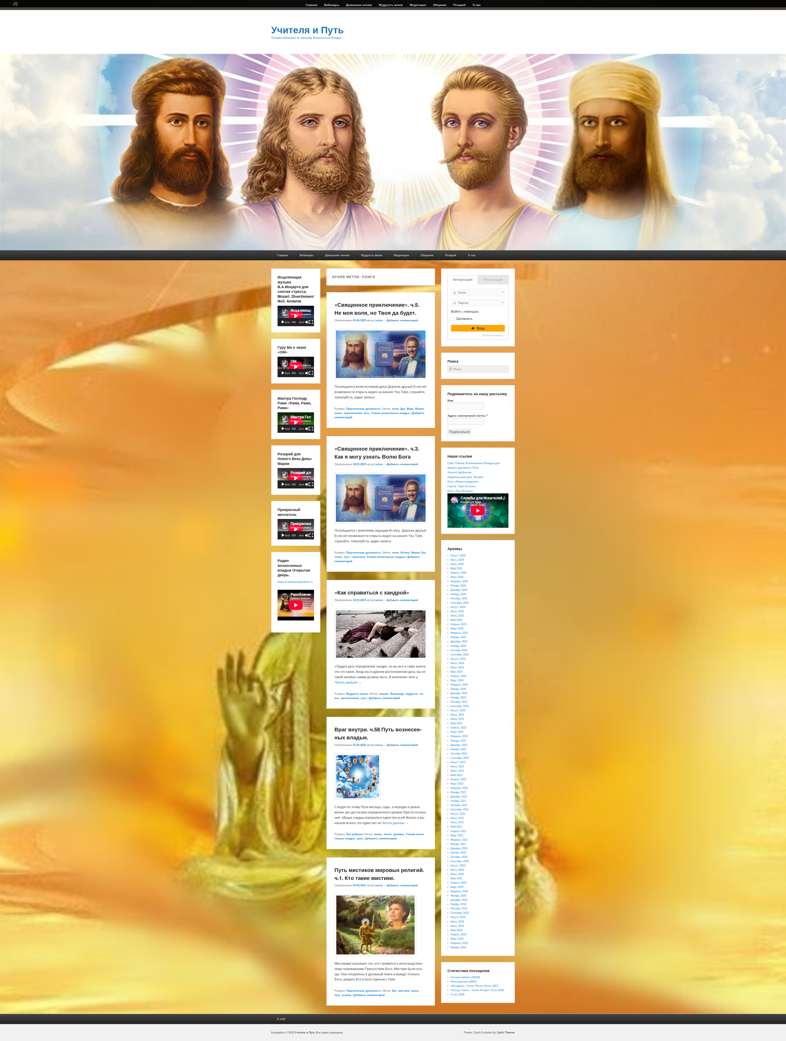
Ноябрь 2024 (458, 645)
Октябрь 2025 (459, 598)
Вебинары (331, 5)
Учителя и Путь (307, 30)
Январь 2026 (458, 585)
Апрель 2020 (458, 882)
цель (360, 838)
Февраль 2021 (459, 839)
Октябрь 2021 (459, 805)
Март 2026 (457, 577)
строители (358, 556)
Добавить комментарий (402, 320)
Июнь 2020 (457, 874)
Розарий (459, 5)
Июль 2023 (457, 714)
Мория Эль (418, 552)
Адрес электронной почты (467, 415)
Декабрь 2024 (459, 641)
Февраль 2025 (459, 632)
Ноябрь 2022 (458, 749)
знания (383, 693)
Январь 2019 (458, 947)
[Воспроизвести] (283, 322)
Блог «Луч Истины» (460, 491)
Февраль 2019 (459, 943)
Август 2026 (458, 555)
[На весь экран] (311, 322)
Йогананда (397, 693)
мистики (403, 990)
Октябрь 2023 (459, 701)
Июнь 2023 (457, 719)
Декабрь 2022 (459, 745)
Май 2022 (456, 775)
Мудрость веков (391, 5)
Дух (402, 408)
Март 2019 (457, 938)
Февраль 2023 (459, 736)
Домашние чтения (359, 5)
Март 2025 (457, 628)
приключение (353, 413)
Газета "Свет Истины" (461, 486)
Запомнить (464, 318)
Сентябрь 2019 (460, 912)
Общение (439, 5)
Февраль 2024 (459, 684)
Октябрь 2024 (459, 650)
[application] (296, 316)
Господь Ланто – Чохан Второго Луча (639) (477, 990)
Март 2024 (457, 680)
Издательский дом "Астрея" (465, 477)
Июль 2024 (457, 663)
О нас (477, 5)
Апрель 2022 (458, 779)
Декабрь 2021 (459, 796)
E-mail (281, 1019)
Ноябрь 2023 (458, 697)
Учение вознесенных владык (390, 413)
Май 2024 (456, 671)
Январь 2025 (458, 637)
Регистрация (493, 279)
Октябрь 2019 (459, 908)
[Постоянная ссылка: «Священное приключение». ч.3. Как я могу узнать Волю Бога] (380, 525)
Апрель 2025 (458, 624)
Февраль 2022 (459, 787)
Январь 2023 (458, 740)
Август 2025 (458, 607)
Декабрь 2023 (459, 693)
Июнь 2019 (457, 925)
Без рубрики (354, 834)
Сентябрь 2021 (460, 809)
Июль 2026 (457, 559)
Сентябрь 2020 (460, 861)
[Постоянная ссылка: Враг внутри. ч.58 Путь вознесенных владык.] (357, 801)
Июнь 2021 (457, 822)
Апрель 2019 (458, 934)
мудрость (411, 693)
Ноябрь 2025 (458, 594)
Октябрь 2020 (459, 856)
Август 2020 (458, 865)
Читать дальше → (347, 682)
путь (366, 413)
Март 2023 (457, 731)
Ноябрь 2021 (458, 800)
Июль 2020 (457, 869)
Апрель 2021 (458, 831)
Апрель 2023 (458, 727)
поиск (338, 413)
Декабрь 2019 (459, 899)
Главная (311, 5)
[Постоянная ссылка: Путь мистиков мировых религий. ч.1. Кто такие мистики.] (375, 958)
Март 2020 (457, 887)
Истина (405, 552)
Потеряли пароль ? (493, 335)
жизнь (378, 834)
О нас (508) (457, 994)
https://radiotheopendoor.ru (295, 581)
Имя (450, 400)
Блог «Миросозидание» (463, 481)
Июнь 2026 (457, 564)
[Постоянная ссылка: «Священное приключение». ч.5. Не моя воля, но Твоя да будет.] (380, 381)
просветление (350, 698)
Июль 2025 (457, 611)
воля (395, 408)
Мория (419, 408)
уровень (398, 834)
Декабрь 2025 (459, 589)
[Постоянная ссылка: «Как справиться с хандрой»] (380, 661)
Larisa (378, 320)
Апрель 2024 (458, 676)
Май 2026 (456, 568)
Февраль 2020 (459, 891)
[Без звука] (307, 322)
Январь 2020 (458, 895)
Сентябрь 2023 (460, 706)
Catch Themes (506, 1032)
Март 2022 (457, 783)
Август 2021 (458, 813)
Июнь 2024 (457, 667)
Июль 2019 (457, 921)
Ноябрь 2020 (458, 852)
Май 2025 (456, 619)
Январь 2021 (458, 844)
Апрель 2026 (458, 572)
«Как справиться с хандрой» (371, 592)
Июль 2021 (457, 818)
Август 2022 (458, 762)
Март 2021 (457, 835)
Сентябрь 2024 (460, 654)
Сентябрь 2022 (460, 757)
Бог (394, 990)
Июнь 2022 (457, 770)
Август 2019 (458, 917)
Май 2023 (456, 723)
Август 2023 (458, 710)
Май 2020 (456, 878)
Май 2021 (456, 826)
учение (346, 995)
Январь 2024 (458, 688)
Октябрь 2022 (459, 753)
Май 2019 (456, 930)
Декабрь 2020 (459, 848)
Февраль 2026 (459, 581)
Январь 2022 (458, 792)
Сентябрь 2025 (460, 602)
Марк (410, 408)
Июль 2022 (457, 766)
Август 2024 (458, 658)
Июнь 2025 (457, 615)
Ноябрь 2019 (458, 904)
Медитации (418, 5)
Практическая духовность (363, 408)
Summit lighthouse (459, 472)
